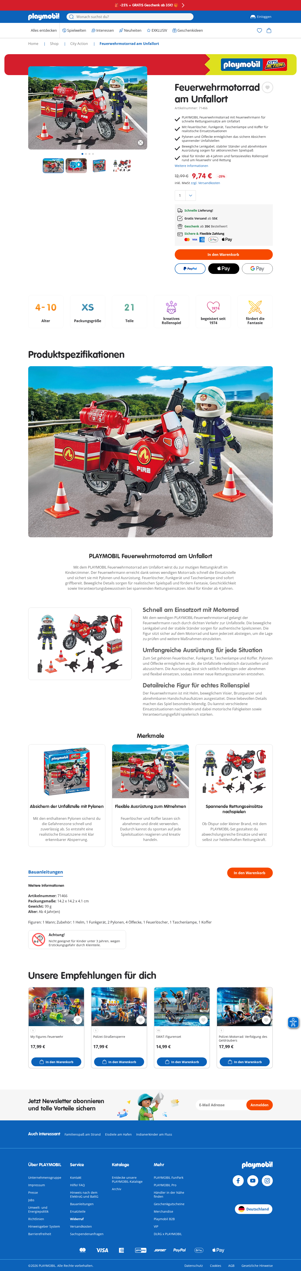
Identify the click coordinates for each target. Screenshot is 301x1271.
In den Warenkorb (223, 254)
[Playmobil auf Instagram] (267, 1180)
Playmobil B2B (164, 1219)
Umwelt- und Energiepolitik (38, 1209)
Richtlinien (36, 1219)
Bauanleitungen (45, 872)
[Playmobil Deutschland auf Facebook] (238, 1180)
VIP (156, 1226)
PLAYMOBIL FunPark (168, 1177)
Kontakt (75, 1177)
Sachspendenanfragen (87, 1234)
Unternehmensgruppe (44, 1177)
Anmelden (260, 1105)
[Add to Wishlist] (267, 87)
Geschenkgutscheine (169, 1204)
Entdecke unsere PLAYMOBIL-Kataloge (127, 1179)
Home (33, 43)
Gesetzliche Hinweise (257, 1266)
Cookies (215, 1266)
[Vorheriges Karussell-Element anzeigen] (39, 107)
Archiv (116, 1189)
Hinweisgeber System (44, 1226)
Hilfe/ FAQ (77, 1185)
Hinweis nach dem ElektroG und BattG (84, 1194)
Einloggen (264, 17)
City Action (79, 43)
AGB (231, 1266)
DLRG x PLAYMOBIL (168, 1234)
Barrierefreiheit (39, 1234)
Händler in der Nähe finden (169, 1194)
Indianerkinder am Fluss (154, 1134)
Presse (33, 1192)
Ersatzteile (77, 1211)
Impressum (36, 1185)
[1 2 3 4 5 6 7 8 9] (224, 195)
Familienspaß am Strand (83, 1134)
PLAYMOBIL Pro (165, 1185)
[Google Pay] (257, 268)
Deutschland (257, 1209)
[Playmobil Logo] (43, 16)
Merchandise (163, 1211)
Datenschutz (193, 1266)
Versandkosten (81, 1226)
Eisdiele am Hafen (118, 1134)
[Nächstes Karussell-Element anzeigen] (135, 107)
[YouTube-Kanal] (252, 1180)
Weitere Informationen (191, 166)
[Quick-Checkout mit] (190, 268)
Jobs (31, 1200)
